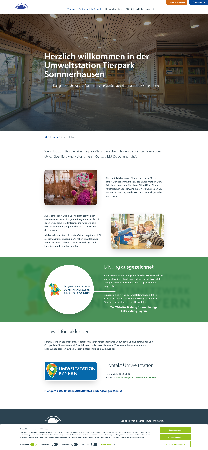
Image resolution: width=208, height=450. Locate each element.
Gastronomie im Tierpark (90, 9)
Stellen (124, 421)
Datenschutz (144, 421)
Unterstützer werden (177, 2)
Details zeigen (106, 444)
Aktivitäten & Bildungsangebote (140, 9)
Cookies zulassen (175, 430)
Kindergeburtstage (113, 9)
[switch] (55, 444)
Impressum (158, 421)
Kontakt (133, 421)
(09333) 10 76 (199, 2)
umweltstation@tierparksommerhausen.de (135, 377)
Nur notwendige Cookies (175, 444)
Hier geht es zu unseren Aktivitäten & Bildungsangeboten (81, 391)
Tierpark (71, 9)
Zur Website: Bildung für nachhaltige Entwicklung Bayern (133, 309)
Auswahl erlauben (175, 437)
